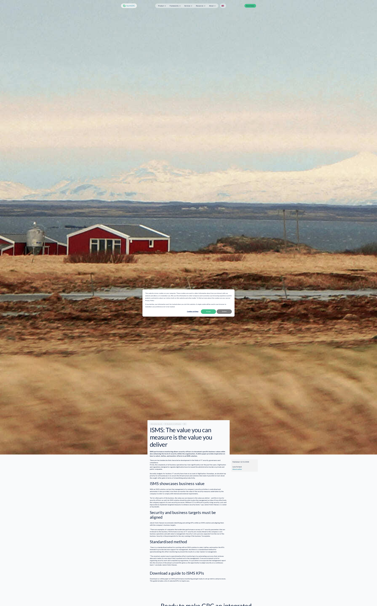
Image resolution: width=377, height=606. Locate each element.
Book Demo (250, 6)
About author (237, 469)
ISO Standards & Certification (173, 424)
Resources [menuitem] (199, 6)
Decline (224, 311)
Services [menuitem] (187, 6)
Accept (208, 311)
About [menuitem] (211, 6)
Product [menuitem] (161, 6)
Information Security (156, 424)
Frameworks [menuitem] (174, 6)
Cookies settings (192, 311)
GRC (184, 424)
